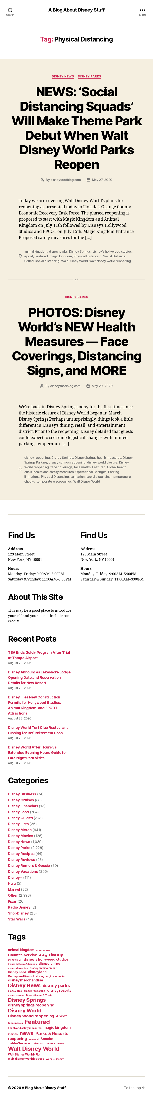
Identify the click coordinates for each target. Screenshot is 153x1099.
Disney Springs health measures (98, 458)
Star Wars (16, 919)
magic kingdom (60, 256)
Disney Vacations (23, 871)
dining (43, 955)
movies (13, 1034)
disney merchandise (25, 980)
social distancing (47, 261)
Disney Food (18, 812)
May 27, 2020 (102, 180)
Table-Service (19, 1043)
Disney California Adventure (22, 964)
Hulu (12, 883)
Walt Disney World (74, 261)
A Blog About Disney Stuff (76, 10)
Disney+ (15, 877)
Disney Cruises (21, 800)
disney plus (15, 991)
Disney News (63, 76)
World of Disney (55, 1058)
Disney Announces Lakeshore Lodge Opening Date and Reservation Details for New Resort (39, 677)
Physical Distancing (87, 256)
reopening (17, 1038)
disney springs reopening (67, 462)
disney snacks (16, 995)
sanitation (78, 477)
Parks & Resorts (51, 1033)
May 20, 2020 (102, 386)
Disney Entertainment (43, 968)
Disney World (25, 1010)
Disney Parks (89, 76)
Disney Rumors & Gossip (29, 865)
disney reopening (37, 458)
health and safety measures (53, 472)
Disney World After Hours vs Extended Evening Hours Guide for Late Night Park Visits (37, 752)
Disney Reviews (21, 860)
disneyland (37, 972)
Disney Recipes (21, 854)
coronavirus (43, 950)
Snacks (46, 1039)
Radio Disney (19, 907)
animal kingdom (35, 251)
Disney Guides (20, 818)
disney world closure (102, 462)
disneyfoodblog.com (65, 180)
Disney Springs (80, 251)
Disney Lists (18, 824)
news (26, 1033)
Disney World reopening (31, 1016)
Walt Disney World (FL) (24, 1054)
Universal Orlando (54, 1043)
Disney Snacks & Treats (39, 995)
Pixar (12, 901)
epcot (28, 256)
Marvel (14, 889)
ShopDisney (18, 913)
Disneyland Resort (21, 976)
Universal (37, 1043)
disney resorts (59, 991)
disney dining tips (18, 968)
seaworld (33, 1039)
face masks (82, 467)
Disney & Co (15, 959)
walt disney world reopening (110, 261)
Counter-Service (22, 955)
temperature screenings (54, 481)
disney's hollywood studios (112, 251)
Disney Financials (23, 806)
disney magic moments (50, 976)
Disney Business (22, 794)
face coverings (61, 467)
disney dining (49, 964)
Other (13, 895)
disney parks (58, 251)
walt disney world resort (26, 1058)
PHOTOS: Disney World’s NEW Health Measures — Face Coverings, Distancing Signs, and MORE (76, 341)
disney (56, 954)
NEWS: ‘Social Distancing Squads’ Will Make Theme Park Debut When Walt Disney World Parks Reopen (76, 128)
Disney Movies (20, 836)
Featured (41, 256)
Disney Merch (20, 830)
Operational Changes (90, 472)
